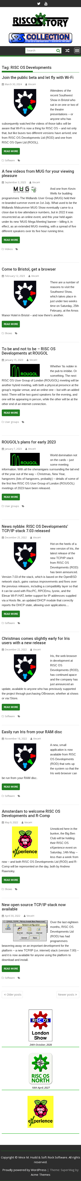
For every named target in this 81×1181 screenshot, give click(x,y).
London (55, 422)
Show (73, 333)
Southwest (7, 338)
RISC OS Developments (51, 160)
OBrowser (32, 716)
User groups (12, 422)
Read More (11, 151)
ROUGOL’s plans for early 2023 (29, 442)
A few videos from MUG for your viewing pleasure (38, 173)
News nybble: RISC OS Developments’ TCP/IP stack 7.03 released (35, 528)
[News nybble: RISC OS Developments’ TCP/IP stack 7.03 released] (25, 544)
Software (10, 160)
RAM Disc (41, 796)
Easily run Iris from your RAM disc (32, 732)
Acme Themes (40, 1174)
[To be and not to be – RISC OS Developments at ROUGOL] (25, 366)
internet (25, 977)
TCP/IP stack (8, 627)
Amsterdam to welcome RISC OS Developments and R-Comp (31, 813)
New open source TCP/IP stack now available (34, 906)
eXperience (40, 889)
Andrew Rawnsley (35, 422)
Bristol (22, 333)
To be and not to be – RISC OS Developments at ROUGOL (28, 351)
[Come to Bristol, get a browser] (25, 282)
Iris (40, 333)
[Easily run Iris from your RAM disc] (25, 745)
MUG (16, 253)
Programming (28, 253)
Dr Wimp (34, 249)
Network (32, 160)
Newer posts (66, 994)
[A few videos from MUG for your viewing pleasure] (25, 189)
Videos (9, 249)
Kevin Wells (63, 249)
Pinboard (7, 426)
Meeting (66, 422)
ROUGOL (7, 431)
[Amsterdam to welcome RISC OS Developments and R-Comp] (25, 829)
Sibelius (73, 511)
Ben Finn (51, 506)
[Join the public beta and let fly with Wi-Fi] (25, 91)
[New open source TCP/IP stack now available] (25, 922)
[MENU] (77, 50)
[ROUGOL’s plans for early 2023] (25, 455)
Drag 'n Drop (48, 249)
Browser (32, 333)
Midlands (7, 253)
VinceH (32, 84)
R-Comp (6, 511)
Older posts (14, 994)
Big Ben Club (25, 889)
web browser (15, 800)
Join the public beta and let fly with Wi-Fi (38, 77)
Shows (8, 333)
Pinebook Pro (21, 426)
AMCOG (23, 249)
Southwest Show (11, 515)
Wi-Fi (75, 160)
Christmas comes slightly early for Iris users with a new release (36, 640)
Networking (38, 623)
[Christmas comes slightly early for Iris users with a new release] (25, 656)
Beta (23, 160)
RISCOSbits (16, 258)
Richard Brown (38, 426)
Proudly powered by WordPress (24, 1170)
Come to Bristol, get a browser (29, 269)
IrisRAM (30, 796)
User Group (29, 258)
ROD (68, 160)
